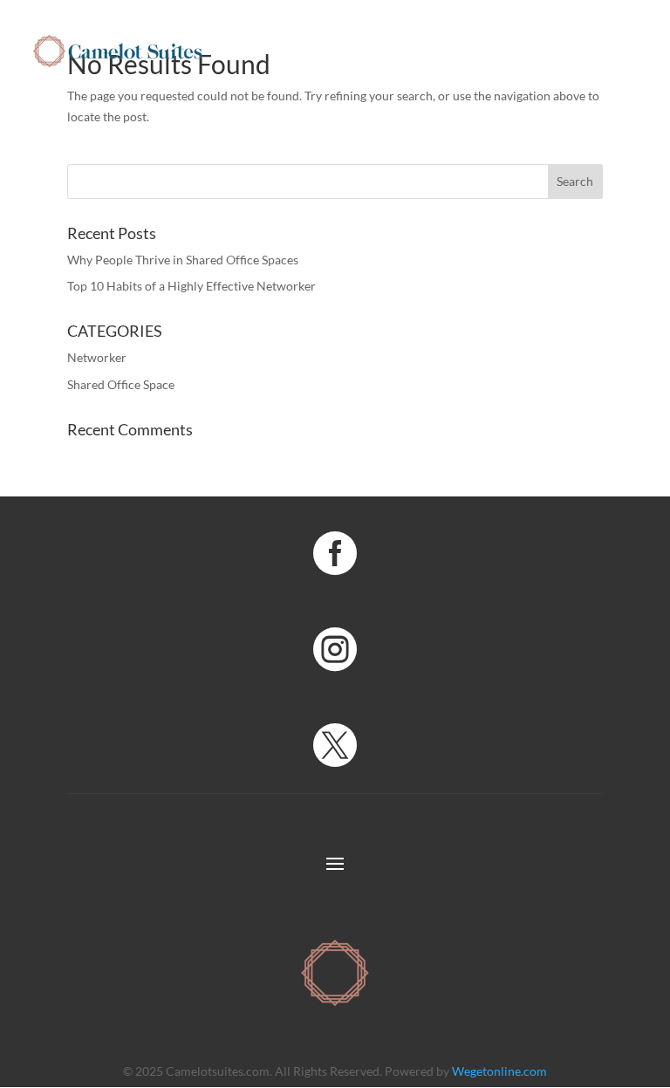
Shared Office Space (120, 384)
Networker (96, 357)
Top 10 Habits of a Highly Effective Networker (191, 285)
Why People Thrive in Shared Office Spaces (182, 259)
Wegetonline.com (499, 1071)
